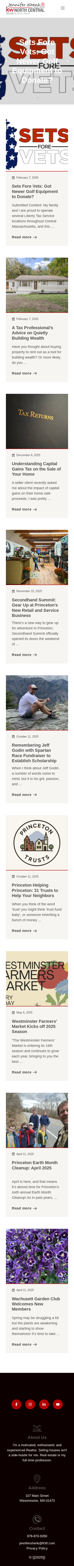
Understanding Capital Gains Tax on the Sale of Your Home (36, 469)
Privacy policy (37, 1548)
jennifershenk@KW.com (37, 1543)
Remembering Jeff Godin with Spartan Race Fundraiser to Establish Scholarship (34, 753)
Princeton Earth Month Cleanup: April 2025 (35, 1165)
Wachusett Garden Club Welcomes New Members (36, 1304)
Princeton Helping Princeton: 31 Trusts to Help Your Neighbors (35, 890)
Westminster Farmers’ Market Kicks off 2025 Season (34, 1026)
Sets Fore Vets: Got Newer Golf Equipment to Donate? (35, 191)
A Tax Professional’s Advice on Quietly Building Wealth (32, 333)
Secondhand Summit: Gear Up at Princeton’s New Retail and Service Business (35, 607)
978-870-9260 (37, 1536)
